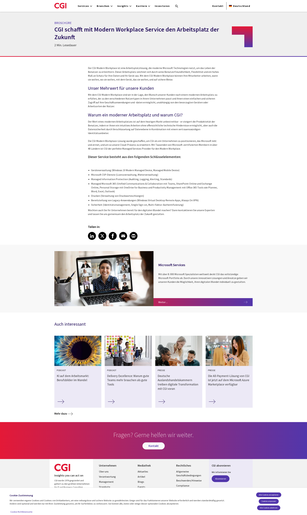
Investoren (162, 6)
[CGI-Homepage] (60, 5)
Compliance (182, 485)
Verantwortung (107, 476)
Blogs (141, 481)
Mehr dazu (60, 413)
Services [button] (83, 6)
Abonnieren (220, 478)
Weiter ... (172, 302)
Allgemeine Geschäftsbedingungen (188, 473)
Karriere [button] (141, 6)
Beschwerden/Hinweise (189, 480)
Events (141, 486)
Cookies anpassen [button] (268, 501)
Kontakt (217, 6)
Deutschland (241, 6)
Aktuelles (143, 471)
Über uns (104, 471)
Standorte (104, 486)
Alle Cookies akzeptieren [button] (269, 495)
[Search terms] (177, 6)
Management (106, 481)
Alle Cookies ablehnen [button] (269, 508)
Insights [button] (122, 6)
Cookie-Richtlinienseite (21, 511)
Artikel (141, 476)
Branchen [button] (103, 6)
